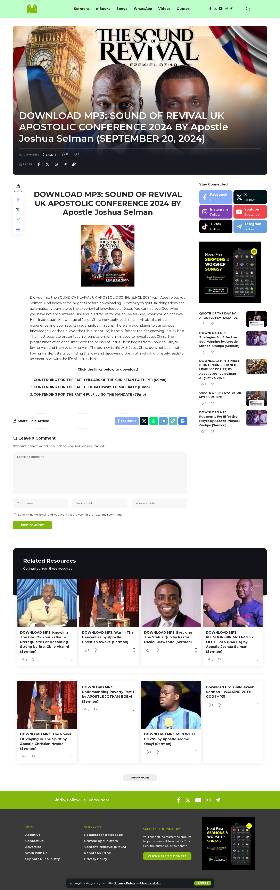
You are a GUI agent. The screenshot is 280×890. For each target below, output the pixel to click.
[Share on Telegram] (65, 164)
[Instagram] (226, 8)
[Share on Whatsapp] (56, 164)
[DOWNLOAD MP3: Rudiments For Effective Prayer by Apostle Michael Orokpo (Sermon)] (256, 418)
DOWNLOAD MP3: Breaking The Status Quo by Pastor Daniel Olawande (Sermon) (168, 637)
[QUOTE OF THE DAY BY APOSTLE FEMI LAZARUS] (256, 319)
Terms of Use (151, 883)
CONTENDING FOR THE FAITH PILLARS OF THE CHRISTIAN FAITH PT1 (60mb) (100, 380)
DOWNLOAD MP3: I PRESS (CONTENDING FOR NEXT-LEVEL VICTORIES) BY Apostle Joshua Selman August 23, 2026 (219, 369)
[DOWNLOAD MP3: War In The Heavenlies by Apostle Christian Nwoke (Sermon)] (109, 603)
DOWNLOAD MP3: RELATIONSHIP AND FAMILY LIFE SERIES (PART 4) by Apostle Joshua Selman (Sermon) (230, 642)
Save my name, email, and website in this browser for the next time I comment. (70, 514)
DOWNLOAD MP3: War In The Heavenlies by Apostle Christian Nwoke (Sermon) (108, 637)
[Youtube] (250, 212)
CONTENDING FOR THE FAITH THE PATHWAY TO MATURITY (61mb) (92, 387)
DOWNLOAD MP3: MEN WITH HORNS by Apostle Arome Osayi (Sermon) (169, 739)
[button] (202, 883)
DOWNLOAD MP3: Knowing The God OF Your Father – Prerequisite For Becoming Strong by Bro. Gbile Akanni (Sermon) (44, 642)
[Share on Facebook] (38, 164)
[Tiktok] (216, 226)
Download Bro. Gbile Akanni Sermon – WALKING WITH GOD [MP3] (230, 692)
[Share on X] (47, 164)
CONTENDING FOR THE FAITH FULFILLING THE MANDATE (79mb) (90, 394)
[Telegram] (231, 8)
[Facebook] (210, 8)
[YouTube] (221, 8)
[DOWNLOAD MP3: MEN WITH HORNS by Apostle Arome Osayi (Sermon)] (171, 705)
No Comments (29, 154)
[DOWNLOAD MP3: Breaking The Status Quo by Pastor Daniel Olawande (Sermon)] (171, 603)
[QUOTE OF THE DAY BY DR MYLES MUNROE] (256, 398)
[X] (215, 8)
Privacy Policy (124, 883)
